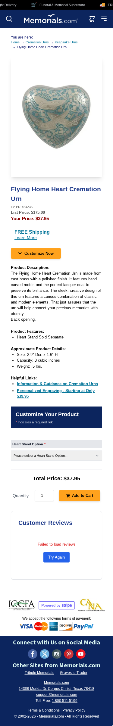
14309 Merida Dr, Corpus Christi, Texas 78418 (56, 689)
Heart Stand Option (29, 444)
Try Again (56, 557)
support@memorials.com (56, 695)
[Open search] (9, 18)
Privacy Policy (73, 710)
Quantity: (21, 495)
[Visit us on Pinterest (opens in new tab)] (69, 654)
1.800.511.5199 (64, 701)
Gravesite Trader (73, 673)
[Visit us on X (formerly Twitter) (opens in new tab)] (44, 654)
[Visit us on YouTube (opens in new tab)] (81, 654)
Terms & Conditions (44, 710)
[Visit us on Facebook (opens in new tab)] (32, 654)
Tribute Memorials (39, 673)
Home (15, 42)
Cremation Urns (37, 42)
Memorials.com (56, 683)
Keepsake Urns (66, 42)
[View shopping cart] (92, 18)
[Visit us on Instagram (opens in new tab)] (56, 654)
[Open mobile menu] (104, 19)
